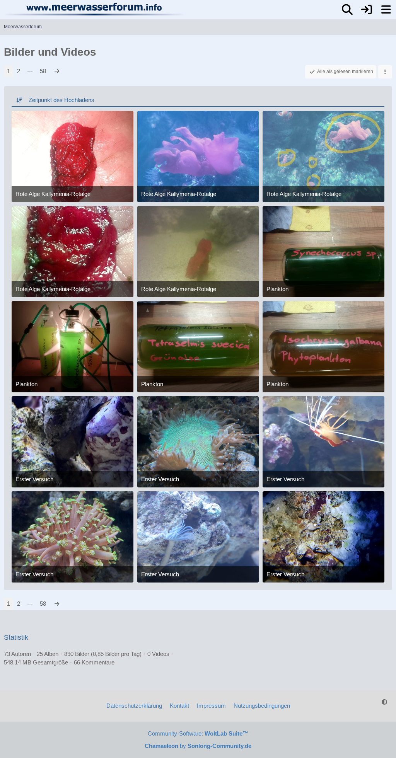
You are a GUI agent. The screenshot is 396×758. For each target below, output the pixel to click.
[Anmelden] (366, 9)
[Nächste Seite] (57, 71)
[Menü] (386, 9)
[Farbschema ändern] (384, 702)
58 (43, 71)
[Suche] (347, 9)
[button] (385, 71)
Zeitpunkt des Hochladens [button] (61, 100)
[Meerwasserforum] (94, 9)
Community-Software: (198, 733)
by (198, 746)
